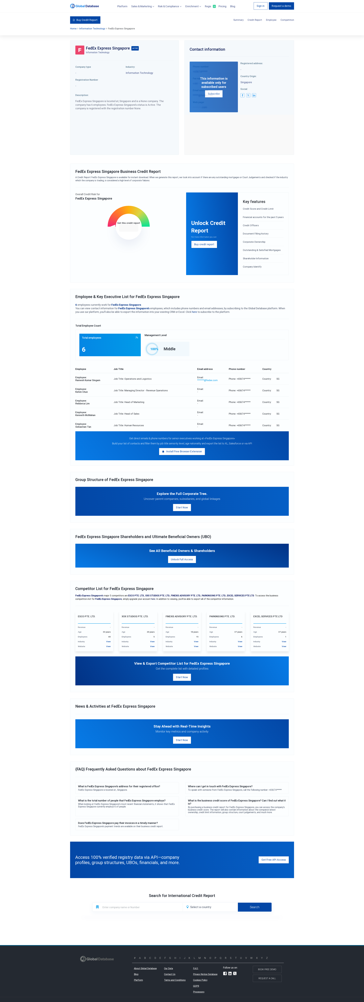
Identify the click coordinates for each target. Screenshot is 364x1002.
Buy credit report (204, 244)
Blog (232, 6)
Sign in (261, 6)
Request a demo (281, 6)
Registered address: (251, 63)
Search (254, 907)
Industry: (130, 66)
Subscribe (214, 93)
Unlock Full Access (182, 559)
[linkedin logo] (254, 95)
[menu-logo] (84, 6)
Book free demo (267, 969)
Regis (210, 6)
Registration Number (86, 79)
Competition (287, 19)
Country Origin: (248, 76)
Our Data (168, 968)
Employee (271, 19)
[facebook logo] (242, 95)
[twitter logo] (248, 95)
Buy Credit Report (86, 20)
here (194, 312)
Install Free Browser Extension (184, 451)
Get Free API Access (273, 859)
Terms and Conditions (175, 980)
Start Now (182, 507)
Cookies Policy (200, 980)
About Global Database (145, 968)
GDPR (196, 986)
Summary (238, 19)
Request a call (267, 978)
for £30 (128, 228)
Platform (122, 6)
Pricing (222, 6)
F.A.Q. (195, 968)
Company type (83, 66)
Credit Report (255, 19)
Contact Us (169, 974)
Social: (244, 89)
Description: (82, 95)
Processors (198, 991)
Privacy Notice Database (205, 974)
